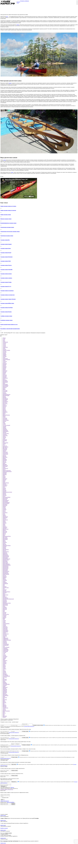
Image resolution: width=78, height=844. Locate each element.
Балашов (4, 367)
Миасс (4, 535)
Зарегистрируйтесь (10, 802)
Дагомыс (4, 426)
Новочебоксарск (6, 571)
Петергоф (5, 596)
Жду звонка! (14, 764)
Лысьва (4, 525)
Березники (5, 380)
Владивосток (5, 398)
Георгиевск (5, 419)
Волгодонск (5, 403)
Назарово (4, 546)
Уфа (3, 678)
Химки (4, 686)
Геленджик (5, 418)
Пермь (4, 595)
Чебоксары (5, 689)
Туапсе (4, 667)
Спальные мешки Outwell (5, 252)
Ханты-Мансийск (6, 684)
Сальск (4, 621)
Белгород (4, 371)
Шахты (4, 701)
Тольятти (4, 663)
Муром (4, 543)
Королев (4, 494)
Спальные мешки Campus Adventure (8, 299)
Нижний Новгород (6, 558)
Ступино (4, 652)
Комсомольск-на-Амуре (7, 492)
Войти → (2, 799)
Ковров (4, 488)
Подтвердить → (3, 786)
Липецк (4, 521)
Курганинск (5, 512)
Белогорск (5, 374)
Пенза (4, 593)
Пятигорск (5, 608)
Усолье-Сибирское (6, 675)
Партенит (5, 592)
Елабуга (4, 443)
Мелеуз (4, 534)
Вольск (4, 408)
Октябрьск (5, 582)
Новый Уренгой (6, 574)
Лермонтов (5, 517)
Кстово (4, 507)
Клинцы (4, 487)
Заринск (4, 450)
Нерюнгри (5, 552)
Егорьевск (5, 440)
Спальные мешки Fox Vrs (5, 286)
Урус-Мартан (5, 674)
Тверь (4, 659)
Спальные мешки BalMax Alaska (7, 303)
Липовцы (4, 522)
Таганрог (4, 657)
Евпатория (5, 439)
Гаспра (4, 417)
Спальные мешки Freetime (5, 282)
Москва (4, 541)
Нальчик (4, 548)
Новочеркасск (5, 572)
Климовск (5, 485)
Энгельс (4, 709)
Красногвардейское (6, 497)
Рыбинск (4, 617)
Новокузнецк (5, 562)
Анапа (4, 348)
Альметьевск (5, 347)
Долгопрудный (6, 433)
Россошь (4, 613)
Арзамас (4, 353)
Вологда (4, 406)
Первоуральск (5, 594)
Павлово (4, 590)
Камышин (5, 472)
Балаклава (5, 363)
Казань (4, 467)
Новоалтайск (5, 561)
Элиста (4, 708)
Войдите (12, 787)
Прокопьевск (5, 604)
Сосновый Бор (5, 645)
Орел (4, 585)
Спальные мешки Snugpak (6, 244)
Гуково (4, 423)
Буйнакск (4, 393)
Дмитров (4, 432)
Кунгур (4, 510)
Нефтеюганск (5, 554)
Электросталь (5, 707)
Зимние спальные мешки (5, 214)
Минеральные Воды (7, 536)
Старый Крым (5, 649)
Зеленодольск (5, 454)
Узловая (4, 671)
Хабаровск (5, 683)
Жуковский (5, 448)
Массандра (5, 531)
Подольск (5, 599)
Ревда (4, 610)
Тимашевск (5, 660)
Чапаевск (4, 688)
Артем (4, 357)
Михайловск (5, 539)
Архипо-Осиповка (6, 359)
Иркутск (4, 461)
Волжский (5, 405)
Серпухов (5, 634)
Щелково (4, 706)
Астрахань (5, 361)
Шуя (4, 703)
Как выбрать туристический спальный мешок (10, 328)
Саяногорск (5, 626)
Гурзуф (4, 424)
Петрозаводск (5, 597)
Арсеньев (4, 356)
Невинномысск (6, 551)
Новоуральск (5, 570)
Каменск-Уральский (7, 470)
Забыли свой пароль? (5, 800)
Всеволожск (5, 411)
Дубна (4, 438)
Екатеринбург (5, 442)
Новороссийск (5, 568)
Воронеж (4, 410)
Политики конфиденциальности (29, 726)
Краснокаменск (6, 500)
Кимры (4, 477)
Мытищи (4, 544)
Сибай (4, 636)
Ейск (4, 441)
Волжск (4, 404)
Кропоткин (5, 505)
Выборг (4, 412)
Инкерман (5, 460)
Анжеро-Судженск (6, 350)
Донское (4, 437)
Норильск (5, 576)
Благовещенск (5, 385)
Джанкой (4, 428)
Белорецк (4, 376)
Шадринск (5, 699)
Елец (4, 444)
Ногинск (4, 575)
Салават (4, 620)
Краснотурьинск (6, 503)
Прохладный (5, 605)
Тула (4, 669)
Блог (18, 2)
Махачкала (5, 532)
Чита (4, 698)
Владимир (5, 400)
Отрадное (5, 589)
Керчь (4, 475)
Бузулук (4, 392)
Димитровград (5, 431)
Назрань (4, 547)
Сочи (4, 646)
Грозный (4, 421)
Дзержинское (5, 430)
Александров (5, 342)
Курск (4, 513)
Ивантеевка (5, 457)
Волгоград (5, 402)
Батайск (4, 369)
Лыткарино (5, 526)
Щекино (4, 704)
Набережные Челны (7, 545)
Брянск (4, 389)
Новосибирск (5, 569)
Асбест (4, 360)
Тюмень (4, 670)
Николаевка (5, 560)
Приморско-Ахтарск (7, 603)
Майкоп (4, 530)
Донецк (4, 436)
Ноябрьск (4, 577)
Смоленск (5, 641)
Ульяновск (5, 673)
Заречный (5, 449)
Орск (4, 588)
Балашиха (5, 366)
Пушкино (5, 607)
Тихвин (4, 661)
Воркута (4, 409)
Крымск (4, 506)
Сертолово (5, 635)
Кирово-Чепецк (6, 482)
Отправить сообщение (24, 0)
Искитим (4, 462)
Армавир (4, 354)
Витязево (4, 397)
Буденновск (5, 391)
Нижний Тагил (6, 559)
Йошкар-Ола (5, 465)
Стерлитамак (5, 651)
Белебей (4, 372)
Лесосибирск (5, 519)
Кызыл (4, 514)
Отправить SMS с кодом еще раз (6, 789)
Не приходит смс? (10, 786)
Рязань (4, 618)
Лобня (4, 524)
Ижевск (4, 458)
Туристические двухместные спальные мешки (10, 231)
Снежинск (5, 642)
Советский (5, 643)
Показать (13, 803)
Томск (4, 664)
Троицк (4, 666)
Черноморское (5, 695)
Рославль (4, 612)
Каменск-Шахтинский (7, 471)
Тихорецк (5, 662)
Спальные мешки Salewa (5, 248)
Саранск (4, 624)
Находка (4, 550)
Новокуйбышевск (6, 563)
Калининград (5, 468)
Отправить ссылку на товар (38, 725)
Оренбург (5, 586)
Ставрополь (5, 648)
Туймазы (4, 668)
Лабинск (4, 515)
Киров (4, 480)
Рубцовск (4, 615)
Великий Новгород (6, 394)
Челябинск (5, 690)
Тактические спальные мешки (6, 235)
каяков (18, 24)
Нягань (4, 578)
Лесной (4, 518)
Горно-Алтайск (6, 420)
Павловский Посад (6, 591)
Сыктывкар (5, 656)
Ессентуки (5, 445)
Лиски (4, 523)
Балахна (4, 365)
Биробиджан (5, 384)
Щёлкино (4, 705)
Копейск (4, 493)
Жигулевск (5, 447)
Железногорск (5, 446)
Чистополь (5, 697)
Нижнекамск (5, 557)
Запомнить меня (5, 797)
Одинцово (5, 580)
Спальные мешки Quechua (6, 311)
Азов (4, 339)
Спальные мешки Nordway (6, 265)
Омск (4, 584)
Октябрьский (5, 583)
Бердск (4, 379)
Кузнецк (4, 508)
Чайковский (5, 687)
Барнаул (4, 368)
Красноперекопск (6, 502)
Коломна (4, 491)
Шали (4, 700)
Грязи (4, 422)
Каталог (18, 1)
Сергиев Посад (6, 633)
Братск (4, 388)
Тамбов (4, 658)
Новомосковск (5, 566)
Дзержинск (5, 429)
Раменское (5, 609)
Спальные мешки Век (5, 239)
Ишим (4, 463)
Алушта (4, 345)
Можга (4, 540)
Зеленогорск (5, 451)
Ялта (4, 715)
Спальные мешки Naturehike (6, 269)
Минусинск (5, 537)
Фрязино (4, 682)
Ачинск (4, 362)
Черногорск (5, 694)
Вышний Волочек (6, 414)
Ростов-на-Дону (6, 614)
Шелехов (4, 702)
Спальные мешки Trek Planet (6, 307)
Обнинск (4, 579)
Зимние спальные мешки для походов (8, 210)
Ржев (4, 611)
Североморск (5, 631)
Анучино (4, 351)
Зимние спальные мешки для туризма (8, 206)
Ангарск (4, 349)
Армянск (4, 355)
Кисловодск (5, 484)
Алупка (4, 344)
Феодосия (5, 679)
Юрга (4, 711)
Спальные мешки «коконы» (6, 277)
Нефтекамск (5, 553)
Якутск (4, 712)
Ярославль (5, 716)
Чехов (4, 696)
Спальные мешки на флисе (6, 273)
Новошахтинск (6, 573)
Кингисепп (5, 478)
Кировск (4, 483)
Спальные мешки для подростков (7, 294)
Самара (4, 622)
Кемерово (5, 474)
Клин (4, 486)
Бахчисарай (5, 370)
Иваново (4, 456)
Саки (4, 619)
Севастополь (5, 629)
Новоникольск (5, 567)
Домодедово (5, 435)
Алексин (4, 343)
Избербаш (5, 459)
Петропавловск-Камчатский (8, 598)
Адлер (4, 338)
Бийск (4, 383)
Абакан (4, 337)
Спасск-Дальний (6, 647)
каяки (4, 159)
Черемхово (5, 691)
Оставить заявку (25, 731)
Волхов (4, 407)
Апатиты (4, 352)
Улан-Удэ (4, 672)
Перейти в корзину (4, 828)
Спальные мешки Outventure (6, 256)
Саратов (4, 625)
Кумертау (4, 509)
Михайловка (5, 538)
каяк (7, 16)
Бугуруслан (5, 390)
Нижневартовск (6, 555)
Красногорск (5, 498)
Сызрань (4, 655)
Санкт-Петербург (6, 623)
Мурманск (5, 542)
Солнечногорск (6, 644)
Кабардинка (5, 466)
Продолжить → (14, 781)
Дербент (4, 427)
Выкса (4, 413)
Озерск (4, 581)
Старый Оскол (5, 650)
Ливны (4, 520)
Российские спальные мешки (6, 320)
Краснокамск (5, 501)
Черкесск (4, 693)
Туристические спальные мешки (7, 227)
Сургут (4, 654)
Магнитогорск (5, 529)
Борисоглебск (5, 386)
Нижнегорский (6, 556)
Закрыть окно (3, 815)
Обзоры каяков (3, 13)
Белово (4, 373)
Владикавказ (5, 399)
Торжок (4, 665)
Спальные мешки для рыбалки (6, 290)
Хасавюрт (5, 685)
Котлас (4, 496)
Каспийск (5, 473)
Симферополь (5, 637)
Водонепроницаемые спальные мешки (8, 223)
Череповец (5, 692)
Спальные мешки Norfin (5, 261)
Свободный (5, 628)
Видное (4, 396)
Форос (4, 681)
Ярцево (4, 717)
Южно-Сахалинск (6, 710)
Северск (4, 632)
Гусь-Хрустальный (6, 425)
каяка (12, 172)
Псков (4, 606)
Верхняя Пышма (6, 395)
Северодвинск (5, 630)
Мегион (4, 533)
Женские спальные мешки (5, 218)
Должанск (5, 434)
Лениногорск (5, 516)
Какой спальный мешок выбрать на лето (9, 324)
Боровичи (5, 387)
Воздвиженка (5, 401)
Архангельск (5, 358)
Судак (4, 653)
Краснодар (5, 499)
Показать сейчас (14, 770)
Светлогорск (5, 627)
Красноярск (5, 504)
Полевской (5, 600)
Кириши (4, 479)
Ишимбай (5, 464)
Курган (4, 511)
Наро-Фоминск (6, 549)
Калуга (4, 469)
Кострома (4, 495)
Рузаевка (4, 616)
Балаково (4, 364)
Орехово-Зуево (6, 587)
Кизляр (4, 476)
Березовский (5, 381)
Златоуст (4, 455)
